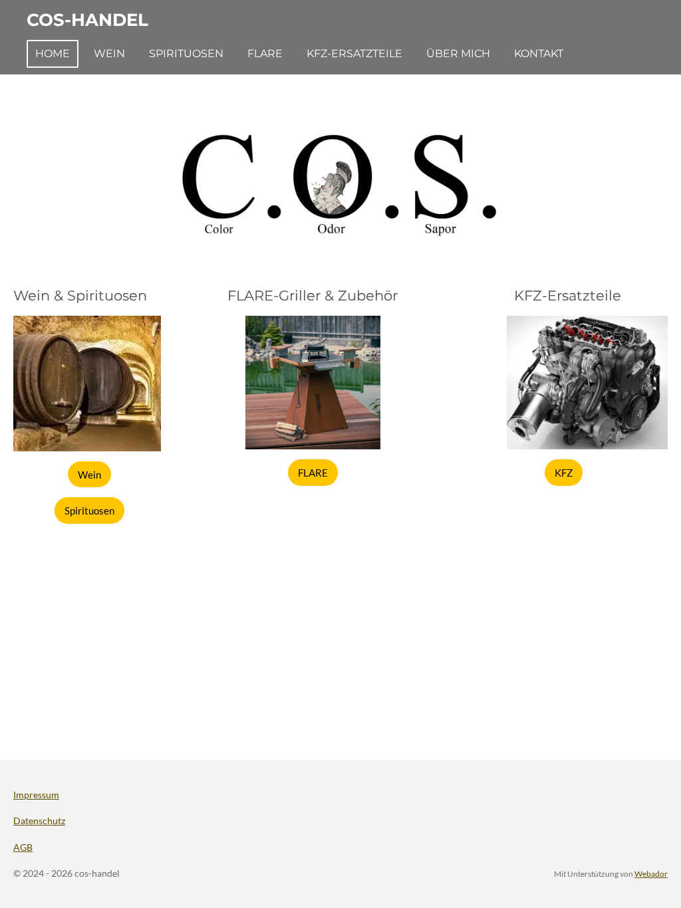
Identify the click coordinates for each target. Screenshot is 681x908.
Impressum (36, 794)
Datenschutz (39, 820)
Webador (651, 873)
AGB (23, 847)
